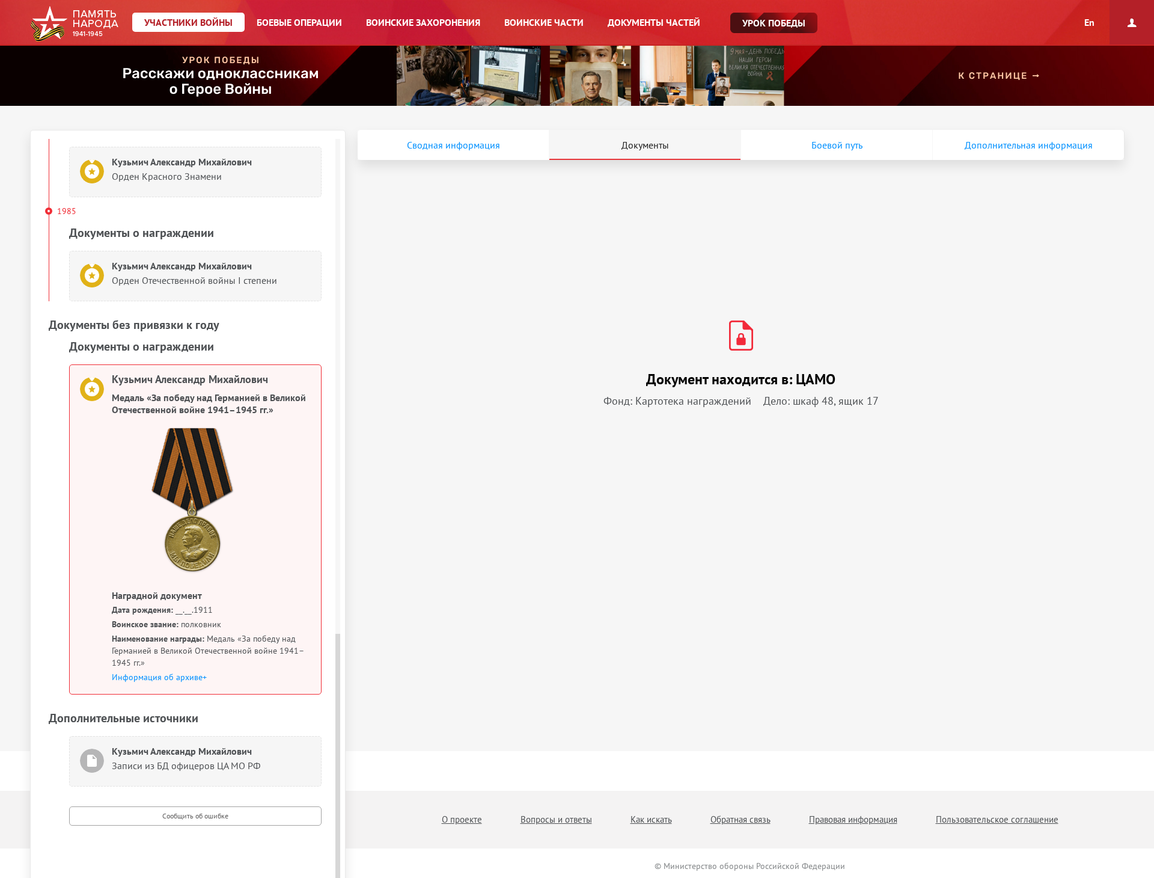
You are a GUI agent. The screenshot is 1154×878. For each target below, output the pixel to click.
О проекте (462, 819)
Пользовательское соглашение (997, 819)
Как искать (651, 819)
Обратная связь (740, 819)
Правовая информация (853, 819)
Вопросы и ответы (556, 819)
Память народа (74, 24)
